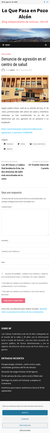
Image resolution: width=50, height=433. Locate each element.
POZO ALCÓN (6, 54)
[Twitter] (47, 1)
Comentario (7, 207)
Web (3, 262)
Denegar (25, 419)
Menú (7, 45)
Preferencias (25, 425)
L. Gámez (12, 70)
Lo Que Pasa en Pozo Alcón (25, 13)
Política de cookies (25, 430)
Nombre (5, 240)
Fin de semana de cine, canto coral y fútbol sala (21, 376)
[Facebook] (44, 1)
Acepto (25, 413)
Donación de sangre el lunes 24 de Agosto (19, 371)
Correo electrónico (11, 251)
